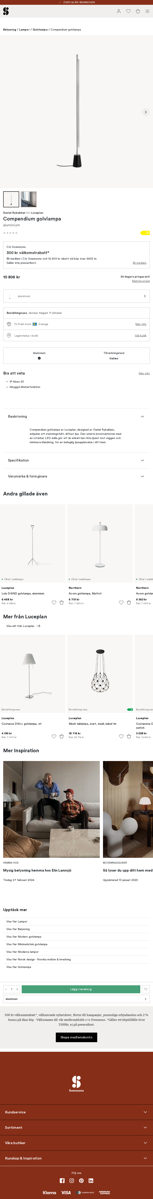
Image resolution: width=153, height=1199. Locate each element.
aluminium (12, 998)
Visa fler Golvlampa (18, 967)
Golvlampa (40, 29)
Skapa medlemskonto (77, 1037)
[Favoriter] (128, 11)
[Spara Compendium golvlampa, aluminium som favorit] (146, 989)
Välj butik (140, 335)
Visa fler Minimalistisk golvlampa (26, 944)
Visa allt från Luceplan (20, 626)
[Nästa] (146, 112)
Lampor (24, 29)
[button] (10, 233)
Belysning (9, 29)
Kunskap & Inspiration (23, 1158)
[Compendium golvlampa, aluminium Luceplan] (76, 111)
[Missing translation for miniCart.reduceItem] (6, 989)
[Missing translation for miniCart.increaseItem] (17, 989)
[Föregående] (7, 112)
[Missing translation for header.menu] (147, 11)
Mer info (140, 324)
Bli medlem (139, 263)
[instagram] (71, 1180)
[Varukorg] (138, 11)
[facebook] (62, 1180)
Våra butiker (15, 1143)
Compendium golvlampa (66, 29)
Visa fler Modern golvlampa (23, 936)
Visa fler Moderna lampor (22, 951)
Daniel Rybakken (14, 213)
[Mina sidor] (119, 11)
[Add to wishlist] (54, 602)
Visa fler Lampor (16, 921)
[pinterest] (81, 1180)
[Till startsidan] (6, 11)
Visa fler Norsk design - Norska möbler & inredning (38, 959)
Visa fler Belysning (18, 929)
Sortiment (13, 1127)
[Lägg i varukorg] (61, 602)
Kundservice (15, 1112)
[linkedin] (90, 1180)
